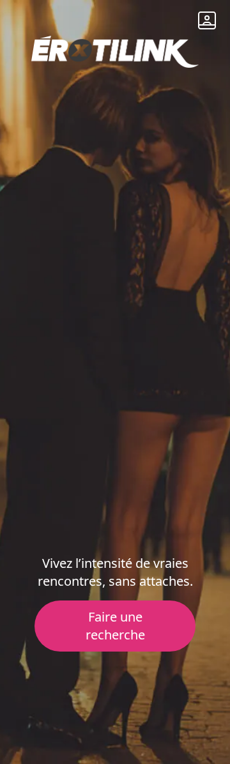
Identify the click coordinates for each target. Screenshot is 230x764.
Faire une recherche (115, 625)
